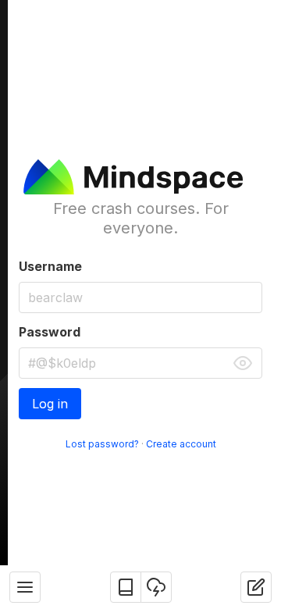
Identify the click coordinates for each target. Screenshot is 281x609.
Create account (181, 444)
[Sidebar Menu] (25, 587)
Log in (50, 403)
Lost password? (102, 444)
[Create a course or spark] (256, 587)
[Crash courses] (125, 587)
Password (49, 332)
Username (50, 266)
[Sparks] (156, 587)
